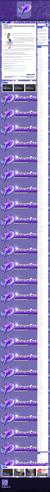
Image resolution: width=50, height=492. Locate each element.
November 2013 (40, 342)
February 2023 (40, 129)
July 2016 (39, 281)
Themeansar (15, 490)
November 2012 (40, 365)
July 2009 (39, 442)
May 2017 (39, 262)
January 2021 (40, 177)
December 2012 (40, 363)
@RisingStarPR (24, 68)
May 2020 (39, 193)
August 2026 (40, 49)
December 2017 (40, 248)
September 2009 (40, 438)
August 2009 (40, 440)
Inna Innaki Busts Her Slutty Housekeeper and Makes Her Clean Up (27, 77)
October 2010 (40, 413)
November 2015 (40, 296)
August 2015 (40, 302)
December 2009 (40, 432)
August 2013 (40, 348)
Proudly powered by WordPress (5, 490)
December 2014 (40, 317)
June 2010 (39, 421)
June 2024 (39, 99)
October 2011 (40, 390)
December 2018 (40, 225)
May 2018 (39, 239)
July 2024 (39, 97)
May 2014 (39, 331)
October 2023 (40, 114)
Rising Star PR (25, 17)
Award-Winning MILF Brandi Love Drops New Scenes (19, 88)
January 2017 (40, 269)
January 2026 (40, 62)
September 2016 (40, 277)
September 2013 (40, 346)
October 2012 (40, 367)
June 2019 (39, 214)
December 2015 (40, 294)
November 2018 (40, 227)
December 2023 (40, 110)
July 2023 (39, 120)
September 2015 (40, 300)
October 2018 (40, 229)
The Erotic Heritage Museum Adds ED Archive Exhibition (42, 474)
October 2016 (40, 275)
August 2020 (40, 187)
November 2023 (40, 112)
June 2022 (39, 145)
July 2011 (39, 396)
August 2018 (40, 233)
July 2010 (39, 419)
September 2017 (40, 254)
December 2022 (40, 133)
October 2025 (40, 68)
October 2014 (40, 321)
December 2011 (40, 386)
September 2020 (40, 185)
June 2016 (39, 283)
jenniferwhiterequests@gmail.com (14, 65)
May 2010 (39, 423)
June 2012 (39, 375)
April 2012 (39, 379)
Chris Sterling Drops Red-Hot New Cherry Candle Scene (30, 474)
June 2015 (39, 306)
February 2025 (40, 83)
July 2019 (39, 212)
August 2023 (40, 118)
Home (3, 20)
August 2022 (40, 141)
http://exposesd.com (12, 57)
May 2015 (39, 308)
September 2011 (40, 392)
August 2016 (40, 279)
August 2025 (40, 72)
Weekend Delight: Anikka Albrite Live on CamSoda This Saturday (11, 77)
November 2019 (40, 204)
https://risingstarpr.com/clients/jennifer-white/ (18, 70)
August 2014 (40, 325)
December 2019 (40, 202)
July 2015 (39, 304)
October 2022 (40, 137)
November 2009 (40, 434)
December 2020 (40, 179)
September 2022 (40, 139)
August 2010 (40, 417)
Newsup (12, 490)
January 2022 (40, 154)
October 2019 (40, 206)
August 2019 (40, 210)
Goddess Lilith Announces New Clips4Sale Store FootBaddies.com (42, 43)
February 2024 (40, 106)
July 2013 (39, 350)
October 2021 (40, 160)
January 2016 (40, 292)
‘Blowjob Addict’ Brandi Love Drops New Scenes (7, 88)
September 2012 (40, 369)
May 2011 (39, 400)
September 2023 (40, 116)
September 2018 (40, 231)
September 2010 (40, 415)
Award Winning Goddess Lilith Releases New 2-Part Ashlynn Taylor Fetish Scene (42, 30)
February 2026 (40, 60)
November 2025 (40, 66)
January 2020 (40, 200)
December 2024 (40, 87)
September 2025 (40, 70)
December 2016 (40, 271)
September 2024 (40, 93)
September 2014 (40, 323)
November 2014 (40, 319)
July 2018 (39, 235)
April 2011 (39, 402)
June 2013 (39, 352)
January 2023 (40, 131)
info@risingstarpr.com (18, 68)
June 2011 (39, 398)
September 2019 (40, 208)
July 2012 (39, 373)
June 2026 (39, 53)
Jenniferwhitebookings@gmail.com (8, 66)
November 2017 (40, 250)
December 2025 (40, 64)
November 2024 (40, 89)
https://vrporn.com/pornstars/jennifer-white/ (25, 59)
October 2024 (40, 91)
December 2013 (40, 340)
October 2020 (40, 183)
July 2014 (39, 327)
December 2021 (40, 156)
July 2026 (39, 51)
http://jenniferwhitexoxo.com (13, 63)
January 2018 (40, 246)
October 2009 (40, 436)
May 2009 (39, 446)
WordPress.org (40, 461)
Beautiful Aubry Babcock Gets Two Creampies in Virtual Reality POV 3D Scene (42, 34)
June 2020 (39, 191)
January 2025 (40, 85)
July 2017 (39, 258)
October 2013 (40, 344)
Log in (39, 455)
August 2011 (40, 394)
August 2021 (40, 164)
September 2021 (40, 162)
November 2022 (40, 135)
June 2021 (39, 168)
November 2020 (40, 181)
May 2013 (39, 354)
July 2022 (39, 143)
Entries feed (40, 457)
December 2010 (40, 409)
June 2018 (39, 237)
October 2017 (40, 252)
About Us (7, 20)
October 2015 (40, 298)
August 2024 (40, 95)
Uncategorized (5, 24)
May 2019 (39, 216)
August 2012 (40, 371)
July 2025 (39, 74)
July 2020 (39, 189)
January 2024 (40, 108)
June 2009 (39, 444)
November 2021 (40, 158)
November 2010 (40, 411)
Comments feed (40, 459)
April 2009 (39, 448)
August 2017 (40, 256)
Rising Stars (18, 20)
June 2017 (39, 260)
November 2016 (40, 273)
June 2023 (39, 122)
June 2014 (39, 329)
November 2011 (40, 388)
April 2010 (39, 425)
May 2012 (39, 377)
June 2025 (39, 76)
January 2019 (40, 223)
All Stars (12, 20)
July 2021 (39, 166)
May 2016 (39, 285)
